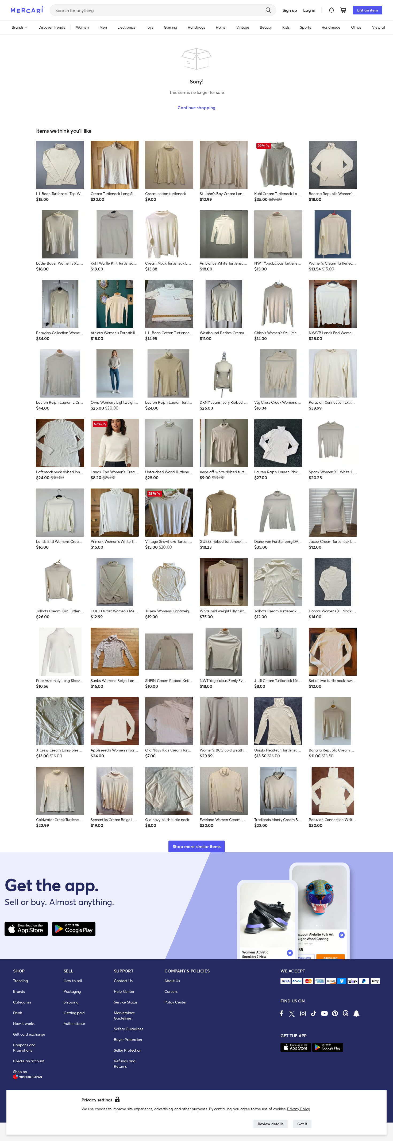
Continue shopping (196, 107)
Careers (171, 991)
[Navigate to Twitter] (292, 1013)
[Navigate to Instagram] (303, 1013)
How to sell (73, 980)
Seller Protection (127, 1050)
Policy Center (175, 1002)
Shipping (71, 1002)
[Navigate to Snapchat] (356, 1013)
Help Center (124, 991)
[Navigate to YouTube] (324, 1013)
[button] (331, 10)
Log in (309, 10)
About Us (172, 980)
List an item (367, 10)
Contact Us (123, 980)
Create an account (28, 1060)
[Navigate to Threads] (345, 1013)
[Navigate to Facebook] (281, 1013)
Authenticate (74, 1023)
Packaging (72, 991)
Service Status (125, 1002)
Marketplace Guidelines (124, 1015)
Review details (270, 1123)
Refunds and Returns (124, 1063)
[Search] (268, 10)
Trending (20, 980)
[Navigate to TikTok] (313, 1013)
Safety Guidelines (128, 1028)
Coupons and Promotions (24, 1047)
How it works (23, 1023)
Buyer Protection (128, 1039)
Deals (17, 1012)
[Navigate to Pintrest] (335, 1013)
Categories (22, 1002)
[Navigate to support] (285, 981)
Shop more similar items (197, 846)
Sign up (290, 10)
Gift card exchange (29, 1034)
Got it (302, 1123)
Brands (19, 991)
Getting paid (74, 1012)
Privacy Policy (298, 1108)
